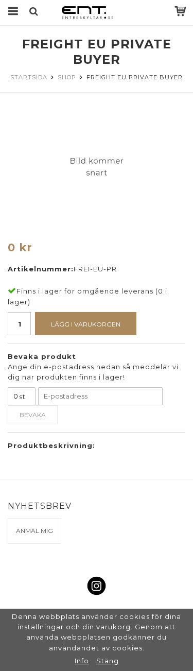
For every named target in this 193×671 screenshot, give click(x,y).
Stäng (107, 661)
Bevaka (33, 415)
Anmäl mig (34, 531)
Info (82, 661)
